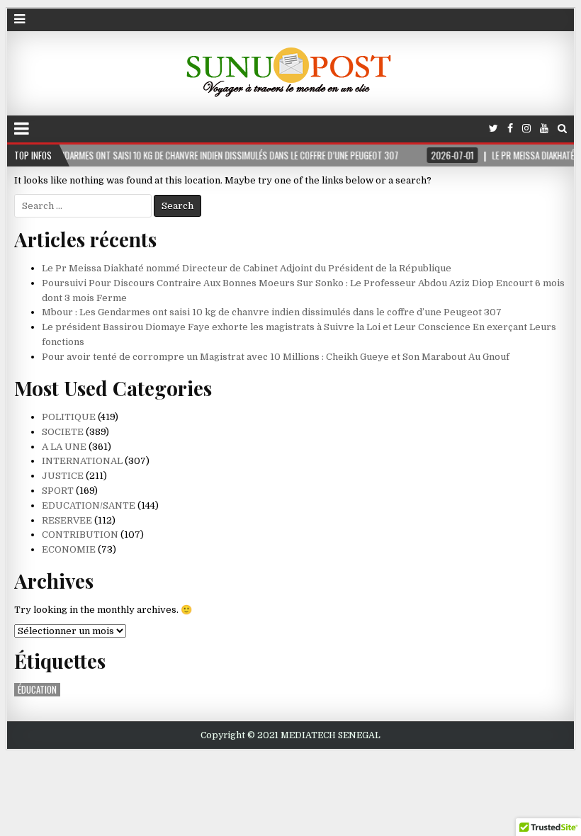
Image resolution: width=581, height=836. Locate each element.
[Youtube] (544, 128)
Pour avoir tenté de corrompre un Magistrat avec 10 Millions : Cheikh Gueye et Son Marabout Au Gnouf (275, 356)
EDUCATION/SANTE (88, 505)
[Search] (562, 128)
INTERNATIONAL (82, 461)
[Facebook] (510, 128)
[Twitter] (493, 128)
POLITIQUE (69, 417)
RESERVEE (67, 520)
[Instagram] (526, 128)
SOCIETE (63, 432)
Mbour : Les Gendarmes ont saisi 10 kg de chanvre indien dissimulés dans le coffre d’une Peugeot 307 (272, 312)
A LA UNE (64, 446)
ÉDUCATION (37, 689)
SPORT (58, 490)
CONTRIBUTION (80, 534)
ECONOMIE (69, 549)
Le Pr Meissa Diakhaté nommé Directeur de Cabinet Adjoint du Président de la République (246, 268)
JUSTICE (63, 475)
